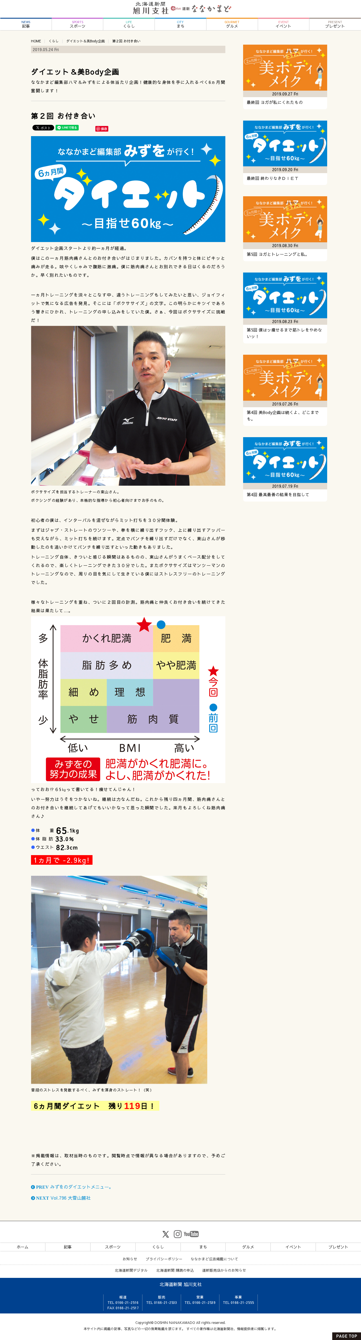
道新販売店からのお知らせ (224, 1270)
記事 (25, 24)
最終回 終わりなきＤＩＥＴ (273, 178)
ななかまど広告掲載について (214, 1258)
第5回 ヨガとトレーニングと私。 (278, 254)
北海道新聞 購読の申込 (175, 1270)
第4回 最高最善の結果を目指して (278, 494)
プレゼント (335, 24)
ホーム (22, 1247)
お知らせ (130, 1258)
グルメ (232, 24)
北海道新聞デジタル (131, 1270)
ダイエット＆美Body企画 (85, 41)
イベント (283, 24)
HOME (36, 41)
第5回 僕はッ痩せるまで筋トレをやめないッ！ (284, 333)
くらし (129, 24)
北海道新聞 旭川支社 (181, 1284)
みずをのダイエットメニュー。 (74, 1187)
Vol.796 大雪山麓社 (63, 1198)
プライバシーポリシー (164, 1258)
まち (180, 24)
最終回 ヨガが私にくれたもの (275, 102)
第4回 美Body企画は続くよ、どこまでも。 (283, 415)
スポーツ (77, 24)
